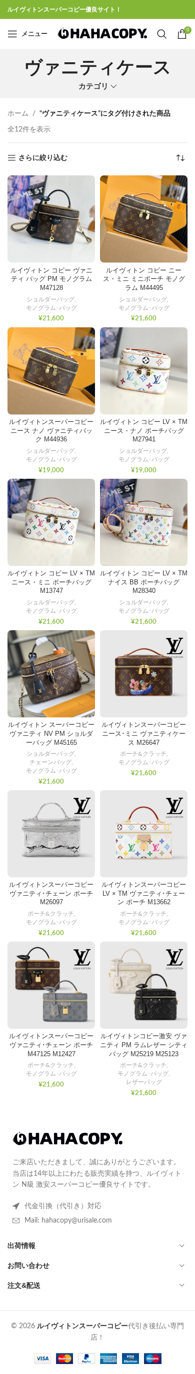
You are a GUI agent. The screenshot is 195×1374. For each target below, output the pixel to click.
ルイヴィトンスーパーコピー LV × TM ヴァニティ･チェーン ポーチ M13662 (144, 893)
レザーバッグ (144, 1082)
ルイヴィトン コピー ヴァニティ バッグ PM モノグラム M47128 (51, 279)
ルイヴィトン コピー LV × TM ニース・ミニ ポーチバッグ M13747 (51, 582)
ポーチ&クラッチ (143, 754)
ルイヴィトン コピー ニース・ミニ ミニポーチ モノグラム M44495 (144, 279)
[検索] (162, 34)
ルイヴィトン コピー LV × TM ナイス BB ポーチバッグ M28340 (144, 582)
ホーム (18, 113)
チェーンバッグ (51, 762)
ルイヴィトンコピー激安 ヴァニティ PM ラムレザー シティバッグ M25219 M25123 (144, 1045)
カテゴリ (93, 86)
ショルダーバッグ (50, 299)
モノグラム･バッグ (51, 308)
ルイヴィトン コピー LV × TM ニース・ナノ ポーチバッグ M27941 (144, 430)
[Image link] (67, 1138)
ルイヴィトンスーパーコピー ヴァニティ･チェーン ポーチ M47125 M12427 (51, 1045)
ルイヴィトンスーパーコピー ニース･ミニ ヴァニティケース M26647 (144, 733)
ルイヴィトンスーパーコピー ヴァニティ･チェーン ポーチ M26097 (51, 893)
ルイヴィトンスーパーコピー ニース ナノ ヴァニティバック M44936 (51, 430)
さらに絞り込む (43, 157)
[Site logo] (102, 33)
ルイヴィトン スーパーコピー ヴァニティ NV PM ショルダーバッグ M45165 (51, 733)
